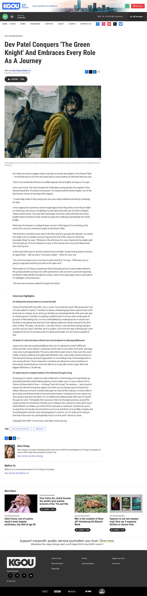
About (61, 24)
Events (72, 24)
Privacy (84, 558)
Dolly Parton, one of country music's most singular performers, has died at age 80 (20, 521)
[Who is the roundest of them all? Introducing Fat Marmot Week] (91, 503)
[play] (5, 16)
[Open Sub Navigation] (17, 24)
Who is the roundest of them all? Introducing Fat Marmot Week (89, 521)
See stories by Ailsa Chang (30, 456)
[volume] (12, 16)
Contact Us (85, 24)
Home (4, 24)
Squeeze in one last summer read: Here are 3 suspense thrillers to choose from (124, 521)
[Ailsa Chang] (10, 451)
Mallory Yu (26, 70)
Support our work (118, 558)
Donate (138, 6)
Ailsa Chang (16, 70)
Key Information (57, 563)
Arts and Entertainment (13, 36)
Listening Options (88, 563)
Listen (13, 24)
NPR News (39, 429)
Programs (35, 24)
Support (49, 24)
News (23, 24)
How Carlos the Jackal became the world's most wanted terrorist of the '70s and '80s (55, 501)
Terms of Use (56, 558)
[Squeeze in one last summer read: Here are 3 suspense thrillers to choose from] (126, 503)
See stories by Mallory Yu (17, 473)
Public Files (55, 569)
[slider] (15, 16)
